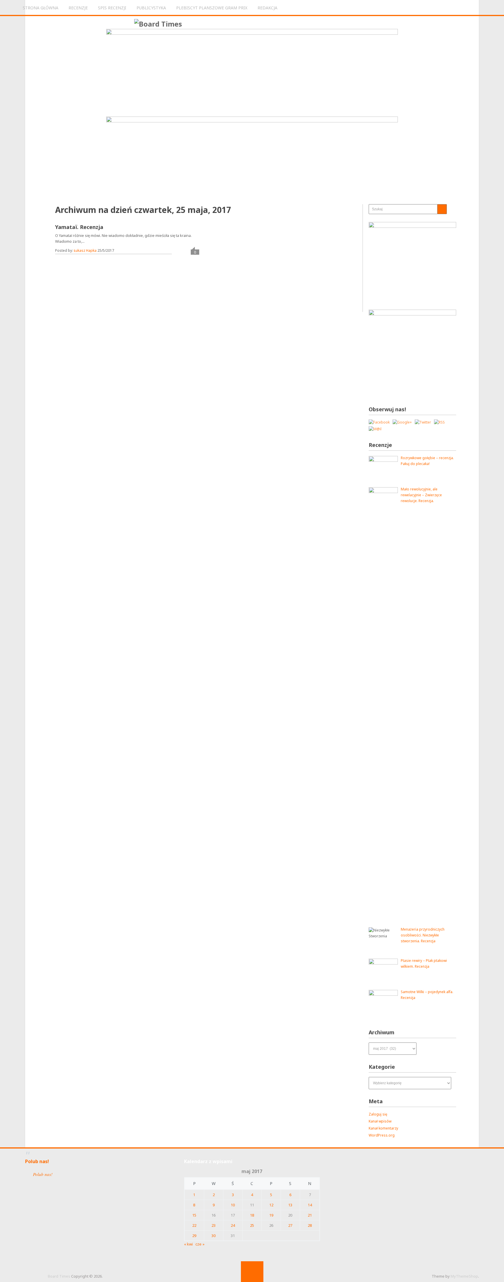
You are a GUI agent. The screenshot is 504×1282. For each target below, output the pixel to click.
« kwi (188, 1244)
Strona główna (40, 8)
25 (252, 1225)
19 (271, 1215)
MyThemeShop (464, 1276)
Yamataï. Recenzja (79, 226)
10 (233, 1205)
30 (213, 1235)
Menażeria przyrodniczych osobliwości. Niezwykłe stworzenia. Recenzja (422, 935)
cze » (199, 1244)
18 (252, 1215)
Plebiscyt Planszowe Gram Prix (211, 8)
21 (310, 1215)
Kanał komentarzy (383, 1128)
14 (310, 1205)
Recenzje (78, 8)
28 (310, 1225)
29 (194, 1235)
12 (271, 1205)
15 (194, 1215)
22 (194, 1225)
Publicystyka (151, 8)
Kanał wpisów (380, 1121)
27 (290, 1225)
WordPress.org (382, 1135)
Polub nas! (37, 1161)
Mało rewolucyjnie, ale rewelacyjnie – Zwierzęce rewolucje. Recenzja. (421, 495)
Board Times (59, 1276)
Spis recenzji (112, 8)
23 (213, 1225)
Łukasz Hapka (85, 250)
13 (290, 1205)
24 (233, 1225)
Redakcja (267, 8)
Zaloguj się (378, 1114)
